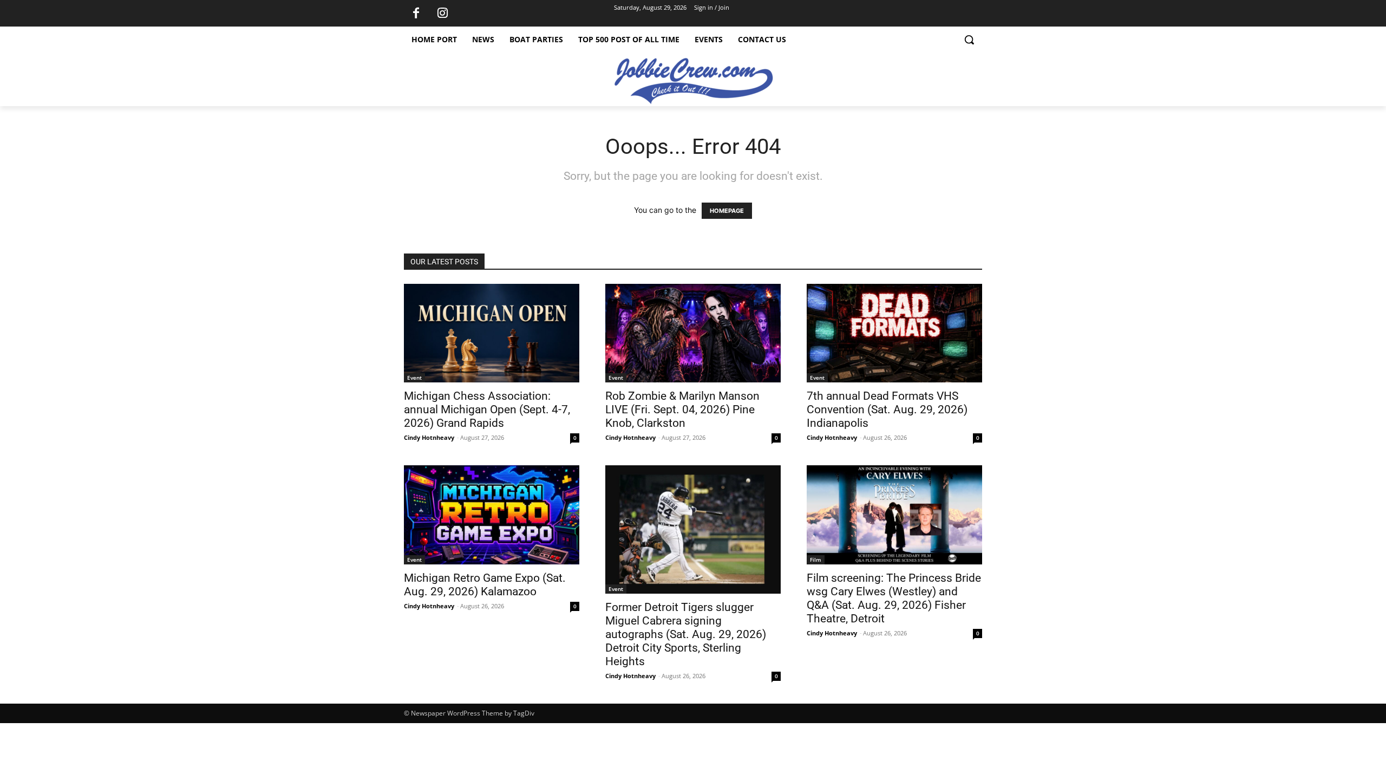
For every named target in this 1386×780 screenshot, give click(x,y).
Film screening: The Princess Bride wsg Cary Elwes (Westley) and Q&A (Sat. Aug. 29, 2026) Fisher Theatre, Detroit (894, 598)
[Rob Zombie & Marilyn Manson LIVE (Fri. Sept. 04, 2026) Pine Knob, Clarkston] (693, 333)
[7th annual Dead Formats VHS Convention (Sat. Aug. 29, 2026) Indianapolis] (894, 333)
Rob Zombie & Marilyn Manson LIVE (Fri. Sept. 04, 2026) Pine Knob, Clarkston (682, 409)
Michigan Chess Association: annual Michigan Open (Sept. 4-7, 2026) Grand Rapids (487, 409)
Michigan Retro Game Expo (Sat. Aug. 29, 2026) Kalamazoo (485, 584)
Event (414, 377)
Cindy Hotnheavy (429, 437)
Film (815, 559)
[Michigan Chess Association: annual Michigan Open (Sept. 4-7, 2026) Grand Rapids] (491, 333)
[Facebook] (416, 13)
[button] (969, 40)
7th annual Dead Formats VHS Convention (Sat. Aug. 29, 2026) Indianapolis (887, 409)
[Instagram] (442, 13)
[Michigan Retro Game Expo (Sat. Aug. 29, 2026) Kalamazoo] (491, 514)
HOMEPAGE (727, 210)
